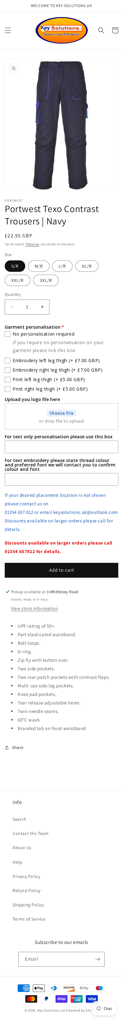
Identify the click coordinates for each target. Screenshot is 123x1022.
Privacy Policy (26, 876)
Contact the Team (31, 833)
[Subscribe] (97, 959)
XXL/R (17, 280)
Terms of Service (29, 919)
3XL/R (46, 280)
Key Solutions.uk (51, 1010)
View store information (34, 608)
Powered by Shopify (82, 1010)
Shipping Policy (28, 905)
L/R (62, 266)
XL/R (87, 266)
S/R (15, 266)
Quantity (12, 294)
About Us (22, 847)
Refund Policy (27, 890)
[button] (8, 30)
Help (17, 862)
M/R (39, 266)
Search (19, 819)
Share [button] (18, 747)
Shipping (32, 244)
